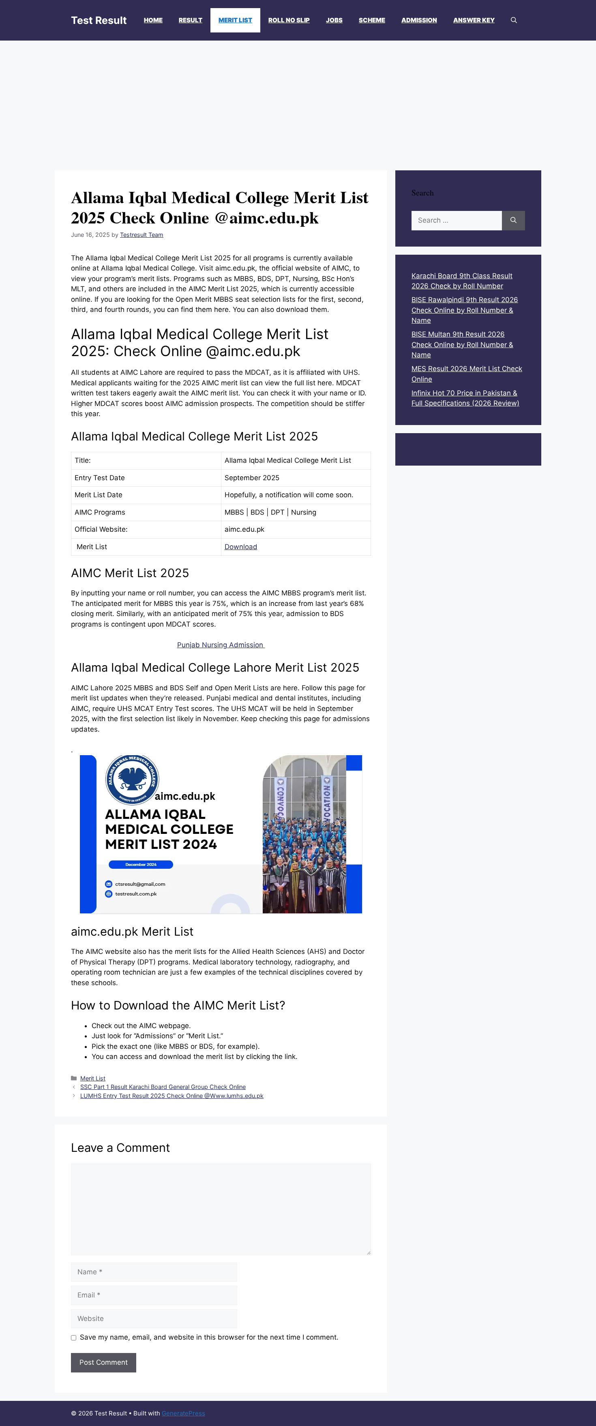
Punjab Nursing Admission (221, 645)
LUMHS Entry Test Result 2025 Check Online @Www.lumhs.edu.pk (172, 1095)
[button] (514, 20)
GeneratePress (183, 1413)
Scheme (372, 20)
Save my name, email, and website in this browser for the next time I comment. (209, 1337)
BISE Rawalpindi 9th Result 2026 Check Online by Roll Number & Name (465, 310)
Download (241, 547)
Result (190, 20)
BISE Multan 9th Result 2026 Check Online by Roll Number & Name (462, 344)
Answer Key (474, 20)
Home (153, 20)
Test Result (99, 20)
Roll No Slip (289, 20)
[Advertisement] (298, 101)
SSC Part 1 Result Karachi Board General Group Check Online (163, 1086)
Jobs (334, 20)
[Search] (513, 220)
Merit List (235, 20)
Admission (419, 20)
